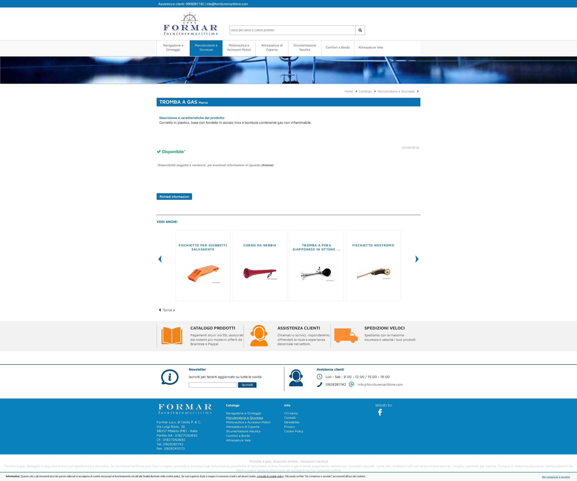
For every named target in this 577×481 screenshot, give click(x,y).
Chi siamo (291, 413)
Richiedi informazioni (174, 196)
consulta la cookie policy (270, 476)
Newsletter (292, 422)
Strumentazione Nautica (304, 47)
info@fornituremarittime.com (227, 3)
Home (349, 91)
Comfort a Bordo (338, 47)
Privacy (289, 426)
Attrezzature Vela (370, 47)
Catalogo (365, 91)
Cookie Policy (293, 431)
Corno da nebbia (259, 245)
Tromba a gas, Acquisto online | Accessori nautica (288, 461)
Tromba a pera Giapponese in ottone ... (316, 247)
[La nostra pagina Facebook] (379, 412)
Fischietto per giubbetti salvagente (203, 247)
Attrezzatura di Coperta (271, 47)
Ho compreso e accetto (556, 477)
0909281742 (195, 3)
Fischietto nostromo (373, 245)
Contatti (290, 417)
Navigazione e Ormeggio (173, 47)
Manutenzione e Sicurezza (206, 47)
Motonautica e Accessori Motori (239, 47)
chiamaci (267, 165)
